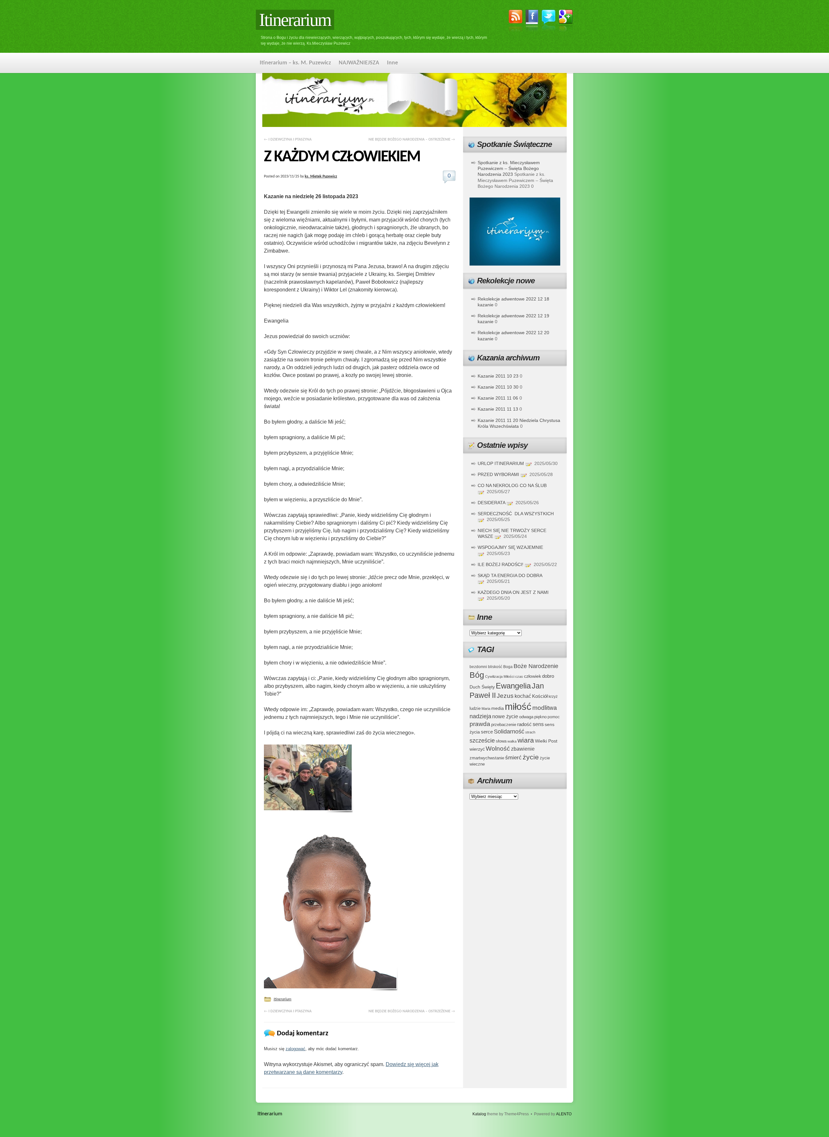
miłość (518, 706)
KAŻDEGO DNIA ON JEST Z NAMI (513, 592)
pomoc (554, 717)
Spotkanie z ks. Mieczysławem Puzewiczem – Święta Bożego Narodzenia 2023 (509, 168)
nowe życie (505, 716)
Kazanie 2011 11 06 (498, 398)
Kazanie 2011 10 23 (498, 376)
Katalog (479, 1114)
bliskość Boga (500, 667)
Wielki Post (546, 741)
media (497, 708)
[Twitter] (548, 21)
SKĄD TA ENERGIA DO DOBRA (510, 575)
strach (530, 732)
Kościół (540, 696)
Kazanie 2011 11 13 (498, 409)
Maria (486, 709)
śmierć (513, 758)
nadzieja (480, 716)
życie (531, 757)
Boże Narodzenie (536, 666)
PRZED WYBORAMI (498, 474)
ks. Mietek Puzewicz (321, 176)
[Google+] (566, 22)
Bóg (477, 675)
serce (487, 731)
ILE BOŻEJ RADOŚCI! (500, 564)
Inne (392, 63)
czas (519, 676)
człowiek (532, 676)
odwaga (526, 716)
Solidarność (509, 731)
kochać (523, 696)
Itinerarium (295, 20)
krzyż (553, 696)
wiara (525, 740)
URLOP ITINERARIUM (501, 463)
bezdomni (478, 667)
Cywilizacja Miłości (499, 676)
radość (524, 724)
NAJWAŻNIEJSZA (359, 63)
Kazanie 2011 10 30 (498, 387)
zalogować (295, 1048)
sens (538, 724)
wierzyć (477, 749)
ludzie (475, 708)
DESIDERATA (491, 502)
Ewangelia (513, 685)
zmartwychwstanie (487, 758)
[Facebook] (532, 22)
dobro (548, 676)
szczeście (482, 740)
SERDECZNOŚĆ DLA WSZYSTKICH (516, 513)
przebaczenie (503, 724)
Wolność (498, 748)
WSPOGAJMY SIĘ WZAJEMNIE (510, 547)
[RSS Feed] (515, 22)
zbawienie (523, 749)
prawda (480, 724)
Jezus (505, 695)
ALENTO (564, 1114)
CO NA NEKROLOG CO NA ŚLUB (512, 485)
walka (512, 741)
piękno (540, 716)
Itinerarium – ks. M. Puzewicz (295, 63)
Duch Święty (482, 687)
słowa (501, 741)
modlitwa (544, 707)
